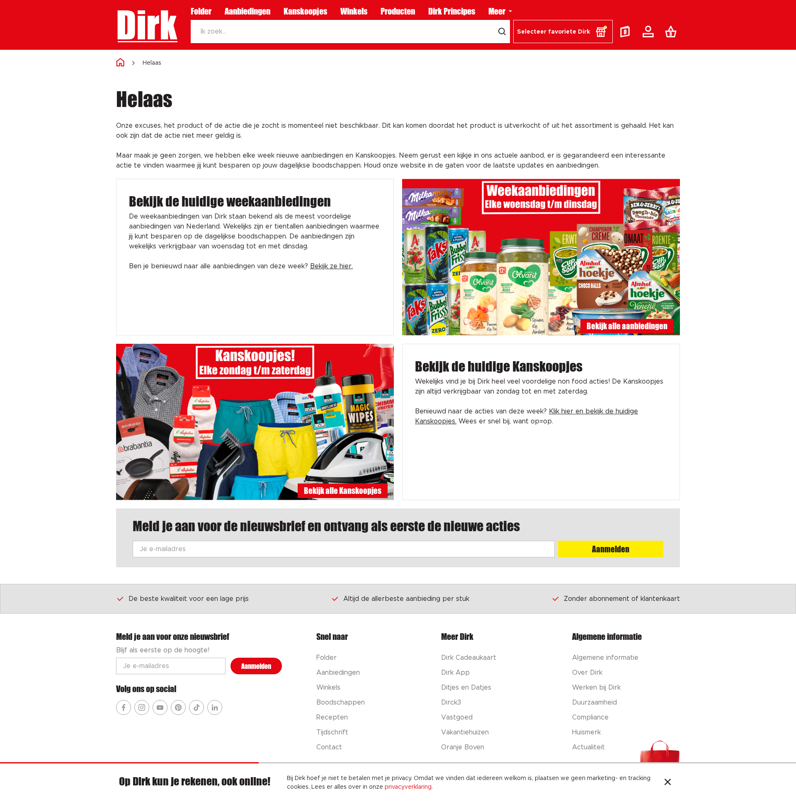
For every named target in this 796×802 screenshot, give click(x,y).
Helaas (152, 63)
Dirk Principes (451, 11)
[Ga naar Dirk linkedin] (214, 707)
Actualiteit (588, 747)
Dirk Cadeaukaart (468, 657)
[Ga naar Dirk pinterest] (178, 707)
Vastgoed (457, 717)
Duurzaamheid (594, 702)
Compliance (590, 717)
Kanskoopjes (305, 11)
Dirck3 (451, 702)
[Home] (120, 63)
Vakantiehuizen (465, 732)
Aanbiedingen (247, 11)
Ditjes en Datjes (466, 687)
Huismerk (586, 732)
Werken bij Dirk (596, 687)
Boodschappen (340, 702)
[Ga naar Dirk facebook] (123, 707)
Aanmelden (610, 549)
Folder (201, 11)
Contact (329, 747)
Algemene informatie (605, 657)
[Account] (649, 31)
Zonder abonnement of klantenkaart (622, 598)
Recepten (332, 717)
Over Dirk (587, 672)
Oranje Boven (462, 747)
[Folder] (626, 31)
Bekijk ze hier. (331, 266)
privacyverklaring (408, 787)
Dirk (146, 25)
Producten (398, 11)
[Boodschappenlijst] (672, 31)
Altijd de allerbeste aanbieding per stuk (406, 598)
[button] (563, 31)
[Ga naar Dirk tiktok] (196, 707)
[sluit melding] (667, 783)
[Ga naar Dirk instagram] (141, 707)
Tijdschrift (332, 732)
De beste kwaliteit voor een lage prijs (189, 598)
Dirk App (455, 672)
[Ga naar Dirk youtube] (160, 707)
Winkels (353, 11)
